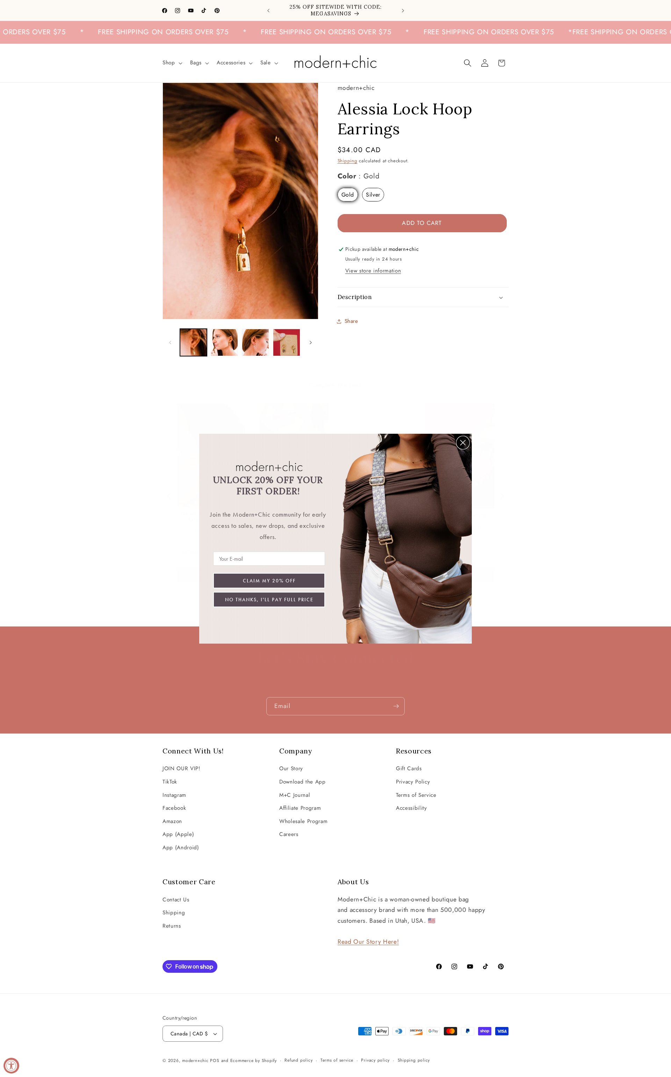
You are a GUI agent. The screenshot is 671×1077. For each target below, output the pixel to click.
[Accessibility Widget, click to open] (11, 1066)
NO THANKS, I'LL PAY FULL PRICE (269, 599)
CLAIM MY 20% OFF (269, 581)
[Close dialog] (463, 443)
